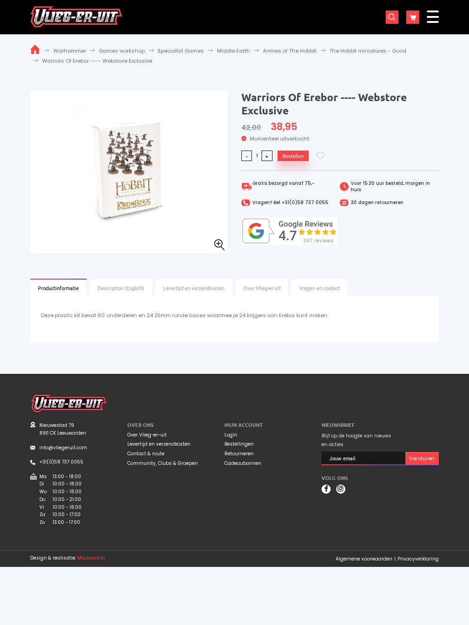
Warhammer (69, 50)
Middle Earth (233, 50)
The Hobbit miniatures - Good (367, 50)
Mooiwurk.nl (91, 558)
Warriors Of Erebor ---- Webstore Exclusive (97, 61)
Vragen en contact (319, 287)
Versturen (422, 458)
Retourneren (239, 454)
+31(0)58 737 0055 (305, 202)
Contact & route (145, 454)
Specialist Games (181, 50)
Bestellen (293, 155)
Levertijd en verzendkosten (193, 287)
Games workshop (122, 50)
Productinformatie (58, 287)
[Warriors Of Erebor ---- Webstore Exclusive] (129, 171)
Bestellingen (239, 444)
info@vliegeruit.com (63, 448)
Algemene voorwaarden (364, 559)
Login (230, 435)
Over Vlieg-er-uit (262, 287)
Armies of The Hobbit (289, 50)
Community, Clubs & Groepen (162, 463)
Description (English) (121, 287)
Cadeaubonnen (243, 463)
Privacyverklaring (418, 559)
